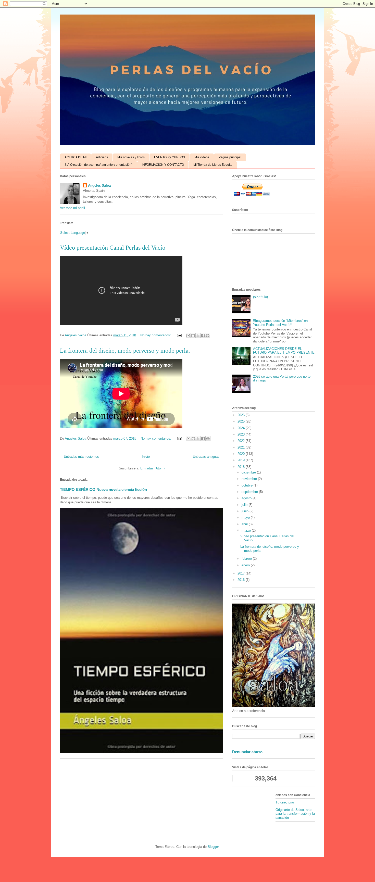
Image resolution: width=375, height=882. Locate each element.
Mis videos (201, 157)
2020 (242, 454)
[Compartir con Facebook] (202, 335)
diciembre (249, 472)
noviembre (250, 479)
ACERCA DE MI (75, 157)
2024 (242, 428)
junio (245, 511)
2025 (242, 421)
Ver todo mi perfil (72, 208)
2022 (242, 441)
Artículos (102, 157)
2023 (242, 434)
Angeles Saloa (99, 185)
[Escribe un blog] (193, 335)
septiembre (250, 492)
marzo (247, 530)
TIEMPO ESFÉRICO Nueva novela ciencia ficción (103, 489)
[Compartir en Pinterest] (207, 335)
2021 (242, 447)
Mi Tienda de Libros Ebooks (212, 165)
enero (246, 565)
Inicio (146, 456)
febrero (247, 558)
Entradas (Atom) (152, 468)
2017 (242, 573)
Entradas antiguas (206, 456)
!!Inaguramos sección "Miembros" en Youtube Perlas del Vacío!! (280, 323)
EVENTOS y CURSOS (169, 157)
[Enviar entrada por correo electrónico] (179, 335)
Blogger (213, 847)
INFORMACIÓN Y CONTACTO (163, 165)
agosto (247, 498)
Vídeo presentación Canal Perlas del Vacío (112, 247)
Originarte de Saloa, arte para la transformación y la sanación (295, 814)
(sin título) (260, 297)
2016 (242, 580)
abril (245, 524)
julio (245, 505)
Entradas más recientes (81, 456)
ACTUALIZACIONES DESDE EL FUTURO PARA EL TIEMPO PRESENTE (284, 351)
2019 (242, 460)
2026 (242, 415)
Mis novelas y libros (131, 157)
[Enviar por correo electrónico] (188, 335)
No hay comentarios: (156, 335)
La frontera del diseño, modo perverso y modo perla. (125, 350)
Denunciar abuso (247, 752)
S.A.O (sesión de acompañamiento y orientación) (98, 165)
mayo (246, 517)
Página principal (230, 157)
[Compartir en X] (198, 335)
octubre (248, 485)
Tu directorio (285, 802)
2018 (242, 467)
